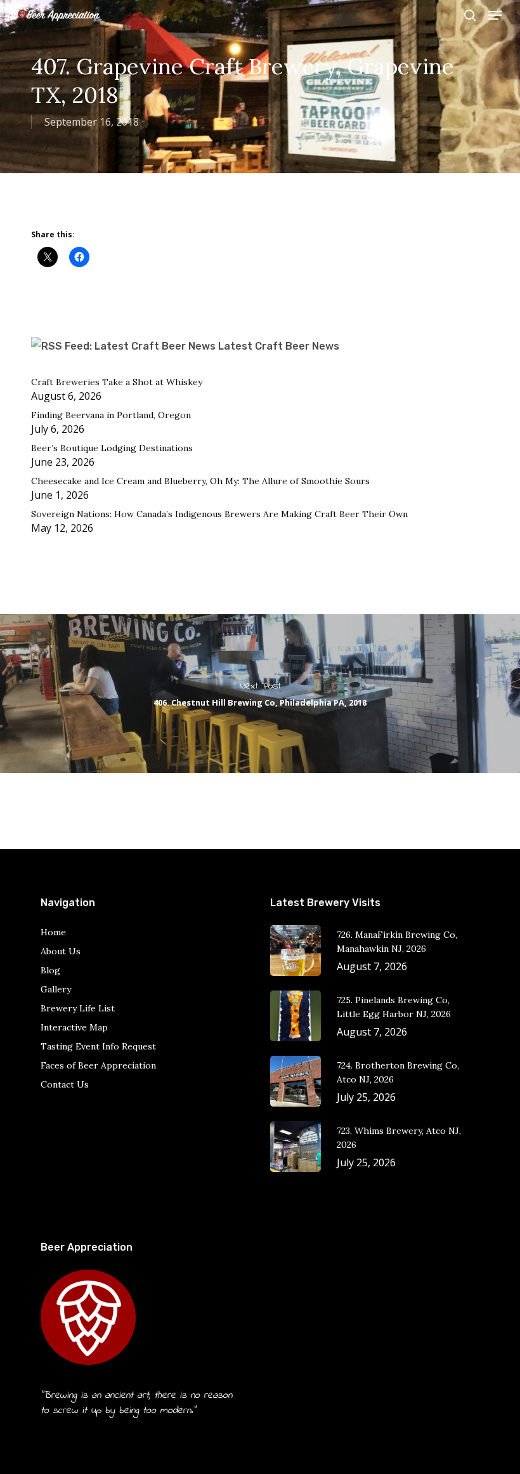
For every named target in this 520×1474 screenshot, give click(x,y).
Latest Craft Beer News (278, 346)
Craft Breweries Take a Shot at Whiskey (116, 382)
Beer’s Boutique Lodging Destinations (112, 448)
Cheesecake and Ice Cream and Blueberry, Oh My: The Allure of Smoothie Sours (200, 481)
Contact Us (65, 1084)
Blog (50, 970)
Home (53, 932)
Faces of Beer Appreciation (98, 1065)
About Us (61, 951)
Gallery (56, 989)
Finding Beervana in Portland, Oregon (111, 415)
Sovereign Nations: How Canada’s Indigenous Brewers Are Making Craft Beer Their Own (220, 514)
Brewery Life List (78, 1008)
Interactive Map (74, 1027)
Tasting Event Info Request (98, 1046)
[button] (495, 15)
